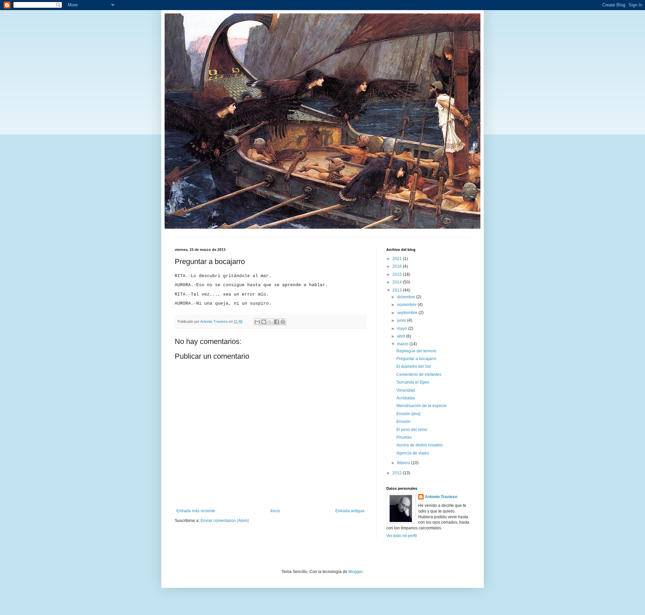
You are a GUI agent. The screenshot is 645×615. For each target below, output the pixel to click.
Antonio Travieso (441, 496)
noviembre (407, 304)
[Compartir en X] (270, 321)
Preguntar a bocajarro (416, 358)
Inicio (275, 511)
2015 (397, 274)
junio (402, 320)
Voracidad (405, 390)
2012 (397, 473)
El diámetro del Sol (413, 366)
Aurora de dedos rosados (419, 445)
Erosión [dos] (408, 413)
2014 (397, 282)
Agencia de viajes (412, 453)
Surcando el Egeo (412, 382)
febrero (404, 462)
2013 (397, 290)
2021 (397, 258)
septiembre (408, 312)
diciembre (406, 297)
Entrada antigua (349, 511)
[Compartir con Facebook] (276, 321)
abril (401, 336)
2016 (397, 266)
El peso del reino (411, 429)
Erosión (403, 421)
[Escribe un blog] (263, 321)
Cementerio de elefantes (418, 374)
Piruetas (404, 437)
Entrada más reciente (195, 511)
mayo (402, 328)
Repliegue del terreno (416, 351)
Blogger (355, 571)
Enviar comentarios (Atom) (225, 520)
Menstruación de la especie (421, 405)
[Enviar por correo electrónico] (257, 321)
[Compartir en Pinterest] (283, 321)
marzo (403, 344)
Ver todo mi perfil (401, 535)
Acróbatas (405, 398)
